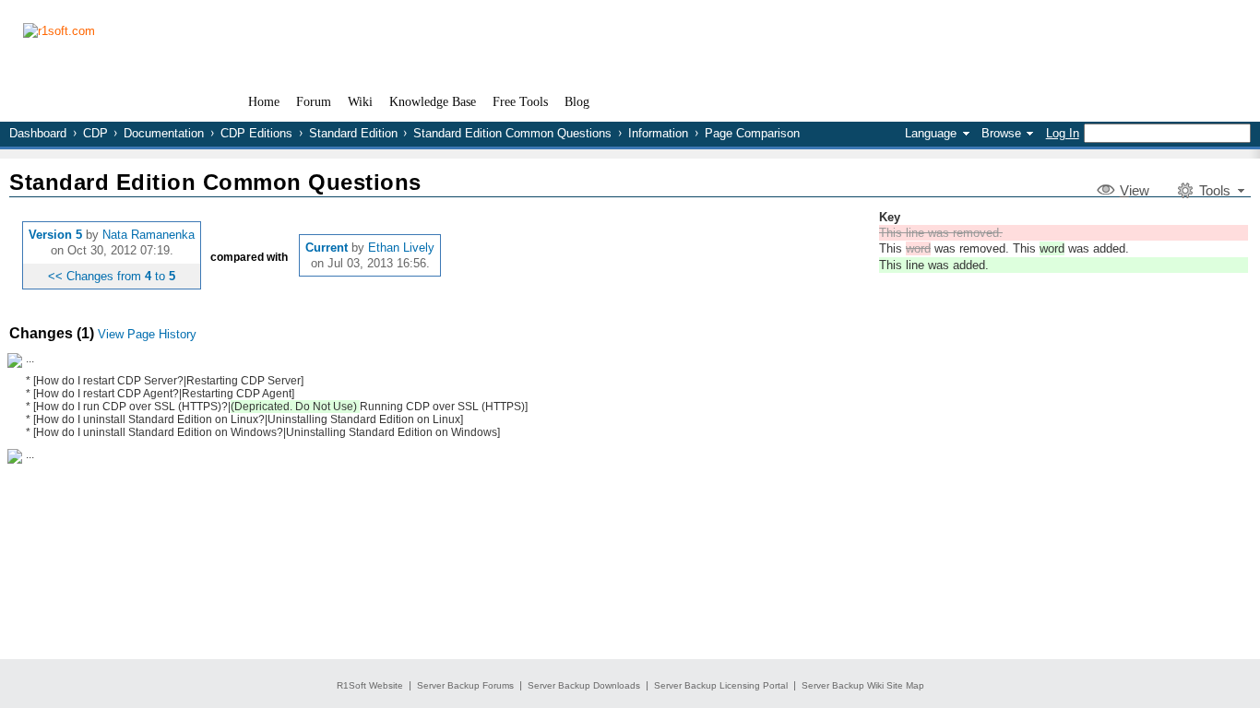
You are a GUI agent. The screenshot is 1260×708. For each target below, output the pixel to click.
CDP (95, 133)
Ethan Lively (401, 247)
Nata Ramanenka (148, 235)
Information (658, 133)
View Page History (147, 334)
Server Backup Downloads (584, 685)
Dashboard (37, 133)
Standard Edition (353, 133)
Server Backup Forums (465, 685)
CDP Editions (256, 133)
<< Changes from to (111, 276)
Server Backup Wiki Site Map (863, 685)
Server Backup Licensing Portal (721, 685)
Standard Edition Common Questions (512, 133)
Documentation (164, 133)
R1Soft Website (370, 685)
